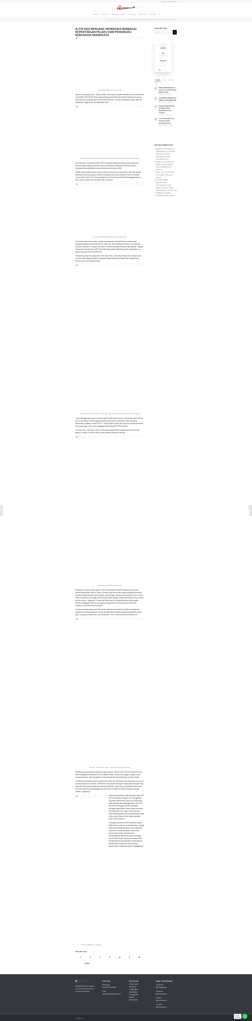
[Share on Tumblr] (129, 957)
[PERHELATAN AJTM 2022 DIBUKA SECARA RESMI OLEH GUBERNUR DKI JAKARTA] (1, 510)
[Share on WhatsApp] (100, 957)
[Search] (159, 14)
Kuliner (131, 997)
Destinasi (132, 987)
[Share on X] (90, 957)
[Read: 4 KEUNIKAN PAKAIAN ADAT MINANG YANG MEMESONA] (156, 98)
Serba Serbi (133, 1000)
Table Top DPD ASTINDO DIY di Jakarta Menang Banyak (165, 174)
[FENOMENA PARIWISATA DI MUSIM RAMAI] (250, 510)
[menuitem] (96, 14)
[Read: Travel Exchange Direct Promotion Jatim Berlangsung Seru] (156, 119)
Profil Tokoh (133, 984)
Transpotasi (133, 994)
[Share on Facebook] (80, 957)
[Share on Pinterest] (110, 957)
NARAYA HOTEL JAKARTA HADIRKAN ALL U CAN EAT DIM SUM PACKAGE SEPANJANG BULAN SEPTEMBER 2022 (165, 154)
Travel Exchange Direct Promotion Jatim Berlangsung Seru (166, 121)
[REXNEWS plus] (126, 7)
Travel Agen (133, 989)
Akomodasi (133, 992)
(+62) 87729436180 (109, 987)
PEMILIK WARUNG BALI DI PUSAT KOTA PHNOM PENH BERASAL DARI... (167, 90)
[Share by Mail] (139, 957)
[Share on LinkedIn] (120, 957)
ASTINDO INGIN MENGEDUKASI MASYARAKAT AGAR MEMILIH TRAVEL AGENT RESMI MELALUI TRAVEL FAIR (166, 185)
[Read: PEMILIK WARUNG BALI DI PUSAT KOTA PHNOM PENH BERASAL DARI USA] (156, 88)
